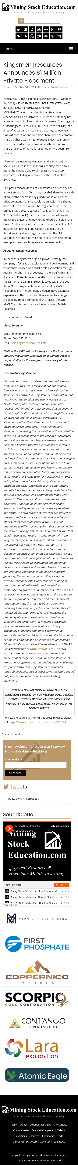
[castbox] (46, 38)
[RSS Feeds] (25, 38)
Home (14, 1124)
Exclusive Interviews (40, 1124)
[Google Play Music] (53, 31)
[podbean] (53, 38)
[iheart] (59, 31)
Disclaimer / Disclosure (25, 1141)
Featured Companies (43, 1130)
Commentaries (21, 1130)
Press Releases (59, 87)
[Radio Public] (25, 31)
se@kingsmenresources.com (29, 343)
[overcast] (32, 38)
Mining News (60, 1124)
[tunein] (39, 38)
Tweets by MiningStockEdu (22, 798)
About (23, 1124)
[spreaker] (19, 38)
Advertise (45, 1141)
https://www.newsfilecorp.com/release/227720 (37, 722)
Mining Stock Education (55, 1155)
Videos (61, 1130)
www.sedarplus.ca (41, 649)
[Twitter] (19, 31)
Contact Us (59, 1141)
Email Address (14, 759)
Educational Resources (27, 1136)
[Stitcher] (46, 31)
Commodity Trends (52, 1136)
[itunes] (32, 31)
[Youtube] (39, 31)
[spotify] (59, 38)
